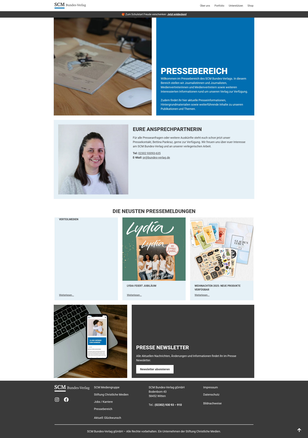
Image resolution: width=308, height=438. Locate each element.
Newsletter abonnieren (155, 369)
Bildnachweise (212, 403)
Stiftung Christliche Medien (111, 394)
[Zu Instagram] (57, 399)
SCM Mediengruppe (107, 387)
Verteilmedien (68, 219)
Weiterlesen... (66, 295)
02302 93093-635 (149, 153)
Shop (250, 5)
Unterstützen (236, 5)
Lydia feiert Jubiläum (141, 285)
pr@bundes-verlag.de (156, 157)
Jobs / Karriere (103, 401)
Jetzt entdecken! (177, 14)
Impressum (210, 387)
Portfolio (219, 5)
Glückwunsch (112, 417)
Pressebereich (103, 409)
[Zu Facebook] (66, 399)
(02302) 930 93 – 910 (168, 404)
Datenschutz (211, 394)
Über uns (205, 5)
